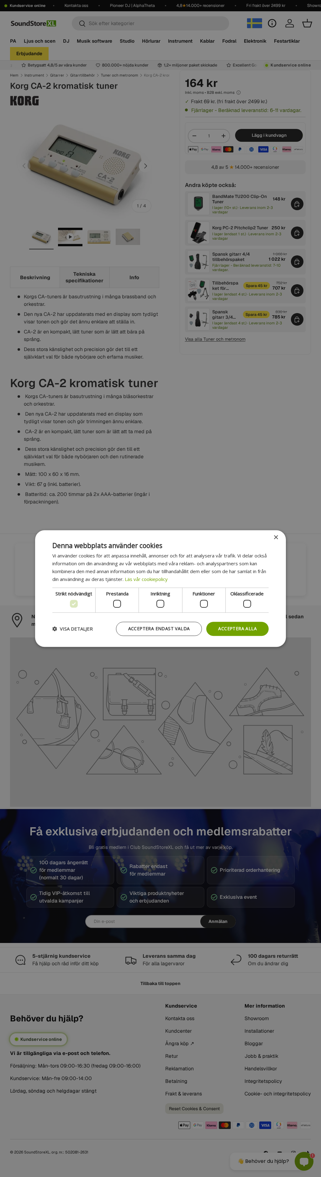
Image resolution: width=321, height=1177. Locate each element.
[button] (72, 628)
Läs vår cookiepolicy (146, 579)
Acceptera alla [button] (237, 628)
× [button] (275, 537)
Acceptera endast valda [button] (159, 628)
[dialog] (160, 588)
